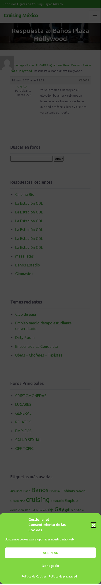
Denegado (50, 566)
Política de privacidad (63, 576)
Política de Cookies (34, 576)
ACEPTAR (50, 553)
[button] (93, 524)
